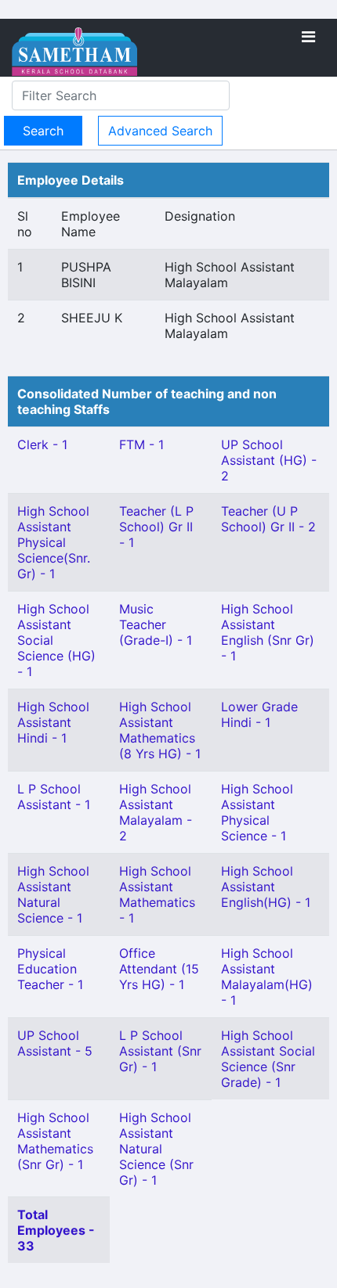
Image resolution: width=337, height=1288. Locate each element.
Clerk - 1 (42, 444)
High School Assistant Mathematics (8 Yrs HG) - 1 (160, 730)
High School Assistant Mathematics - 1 (157, 894)
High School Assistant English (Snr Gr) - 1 (267, 632)
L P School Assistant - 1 (53, 796)
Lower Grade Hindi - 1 (259, 714)
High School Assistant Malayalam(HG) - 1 (267, 976)
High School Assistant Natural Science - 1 (53, 894)
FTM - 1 (141, 444)
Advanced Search (160, 131)
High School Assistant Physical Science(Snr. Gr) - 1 (53, 542)
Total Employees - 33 (56, 1230)
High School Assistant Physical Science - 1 (257, 812)
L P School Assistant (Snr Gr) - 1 (160, 1050)
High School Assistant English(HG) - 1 (265, 886)
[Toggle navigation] (308, 37)
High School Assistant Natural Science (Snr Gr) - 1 (156, 1149)
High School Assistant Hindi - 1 (53, 722)
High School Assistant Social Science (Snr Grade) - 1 (268, 1058)
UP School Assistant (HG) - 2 (269, 460)
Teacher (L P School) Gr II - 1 (156, 526)
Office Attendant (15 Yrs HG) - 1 (159, 968)
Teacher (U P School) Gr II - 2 (268, 518)
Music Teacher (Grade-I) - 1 (155, 624)
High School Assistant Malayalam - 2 (155, 812)
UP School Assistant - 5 (54, 1043)
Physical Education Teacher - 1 (50, 968)
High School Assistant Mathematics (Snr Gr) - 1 (55, 1141)
